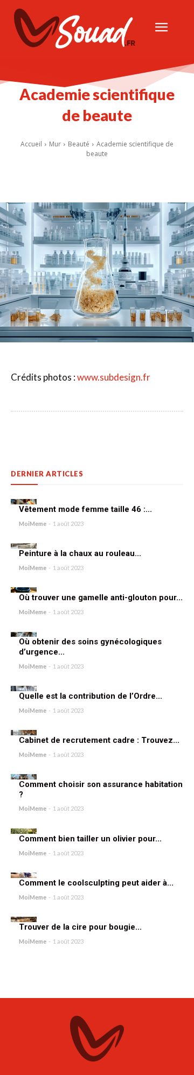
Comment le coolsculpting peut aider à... (96, 883)
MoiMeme (32, 523)
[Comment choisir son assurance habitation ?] (24, 776)
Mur (55, 144)
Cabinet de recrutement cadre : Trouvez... (99, 740)
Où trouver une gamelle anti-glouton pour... (101, 597)
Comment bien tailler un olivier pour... (90, 839)
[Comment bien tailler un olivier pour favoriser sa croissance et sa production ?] (24, 831)
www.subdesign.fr (113, 377)
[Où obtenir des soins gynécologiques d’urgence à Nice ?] (24, 634)
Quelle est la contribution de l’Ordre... (90, 696)
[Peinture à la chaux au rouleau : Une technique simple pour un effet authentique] (24, 546)
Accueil (31, 144)
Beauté (78, 144)
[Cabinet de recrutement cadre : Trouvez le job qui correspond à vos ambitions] (24, 732)
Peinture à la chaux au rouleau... (80, 553)
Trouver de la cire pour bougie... (80, 927)
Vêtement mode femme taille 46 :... (85, 509)
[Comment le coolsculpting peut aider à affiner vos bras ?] (24, 875)
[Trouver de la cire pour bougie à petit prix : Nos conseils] (24, 919)
